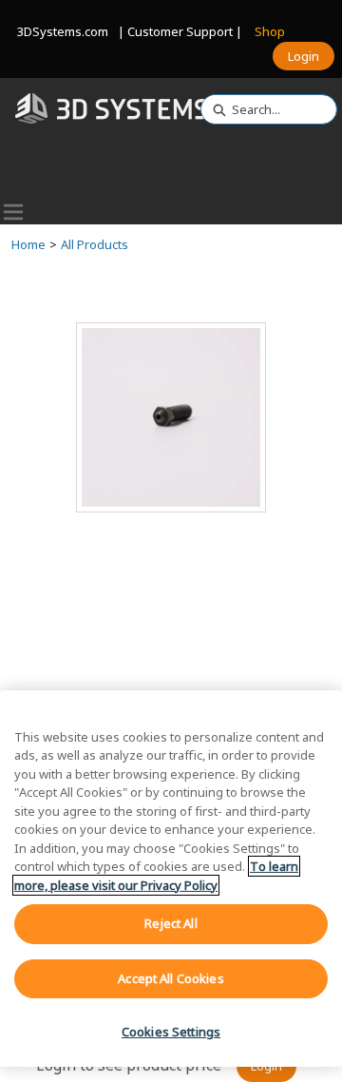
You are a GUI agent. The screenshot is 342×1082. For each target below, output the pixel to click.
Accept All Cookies (170, 978)
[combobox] (261, 109)
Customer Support (180, 31)
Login (303, 56)
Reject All (170, 923)
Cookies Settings (171, 1031)
